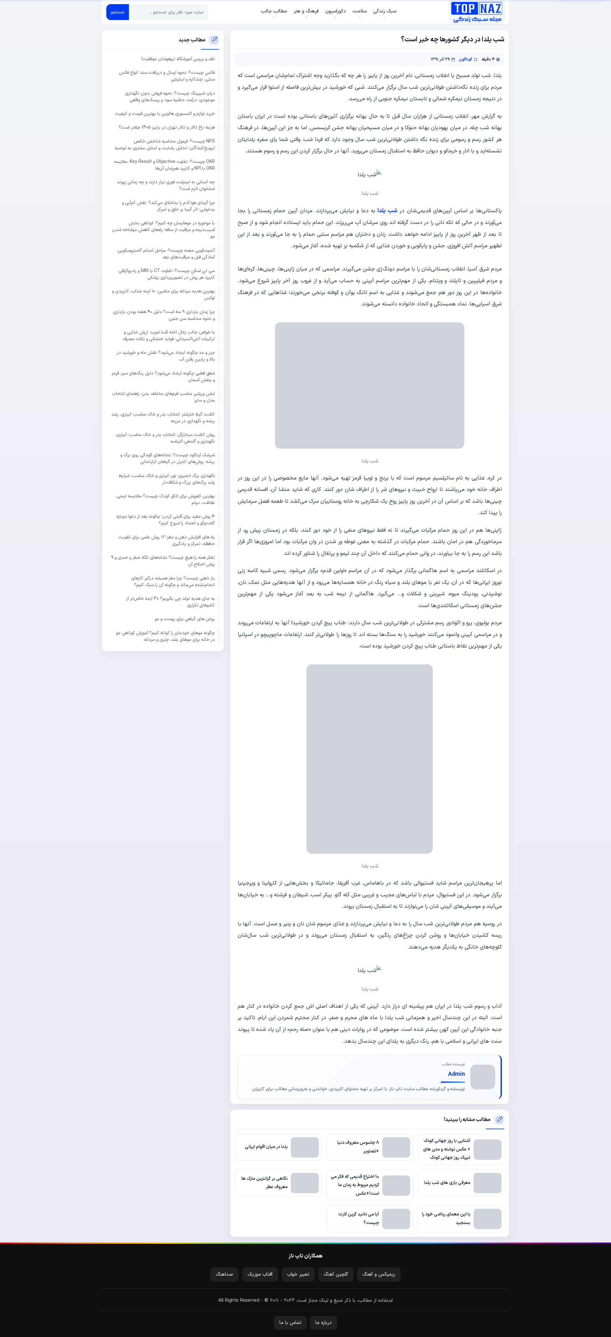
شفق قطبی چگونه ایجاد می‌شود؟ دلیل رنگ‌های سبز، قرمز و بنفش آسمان (163, 376)
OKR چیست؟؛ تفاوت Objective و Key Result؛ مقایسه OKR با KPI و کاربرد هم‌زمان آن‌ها (164, 165)
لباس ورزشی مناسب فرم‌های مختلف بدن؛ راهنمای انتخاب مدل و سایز (163, 397)
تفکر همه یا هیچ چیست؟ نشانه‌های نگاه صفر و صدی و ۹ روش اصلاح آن (163, 561)
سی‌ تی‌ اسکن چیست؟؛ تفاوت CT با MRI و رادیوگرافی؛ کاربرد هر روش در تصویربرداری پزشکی (166, 274)
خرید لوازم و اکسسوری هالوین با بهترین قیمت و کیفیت (165, 113)
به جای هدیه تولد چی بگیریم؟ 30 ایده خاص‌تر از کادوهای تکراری (170, 602)
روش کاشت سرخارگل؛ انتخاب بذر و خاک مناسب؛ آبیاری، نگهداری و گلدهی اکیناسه (165, 438)
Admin (456, 1074)
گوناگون (465, 59)
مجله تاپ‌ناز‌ (476, 12)
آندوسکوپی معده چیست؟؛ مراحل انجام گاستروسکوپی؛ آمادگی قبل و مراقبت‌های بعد (166, 253)
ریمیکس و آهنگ (378, 1274)
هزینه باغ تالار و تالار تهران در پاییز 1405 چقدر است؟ (167, 127)
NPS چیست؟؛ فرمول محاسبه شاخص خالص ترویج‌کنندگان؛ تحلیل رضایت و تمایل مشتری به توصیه (165, 144)
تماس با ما (290, 1322)
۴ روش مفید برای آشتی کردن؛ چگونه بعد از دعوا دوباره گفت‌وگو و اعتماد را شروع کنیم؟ (165, 520)
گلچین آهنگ (336, 1274)
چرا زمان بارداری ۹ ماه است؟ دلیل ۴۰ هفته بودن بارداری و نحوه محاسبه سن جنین (164, 315)
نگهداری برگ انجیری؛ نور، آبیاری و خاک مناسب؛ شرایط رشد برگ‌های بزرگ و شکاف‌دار (167, 479)
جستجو (117, 12)
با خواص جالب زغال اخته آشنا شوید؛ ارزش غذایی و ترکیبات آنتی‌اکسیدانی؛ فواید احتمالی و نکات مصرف (169, 335)
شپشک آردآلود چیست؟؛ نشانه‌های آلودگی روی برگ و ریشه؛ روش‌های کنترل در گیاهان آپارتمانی (167, 458)
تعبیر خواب (298, 1274)
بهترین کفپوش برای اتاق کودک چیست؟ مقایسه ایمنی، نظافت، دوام (165, 499)
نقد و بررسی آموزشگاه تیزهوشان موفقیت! (178, 59)
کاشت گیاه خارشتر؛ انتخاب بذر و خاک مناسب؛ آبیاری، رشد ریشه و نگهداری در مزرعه (163, 417)
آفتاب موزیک (260, 1274)
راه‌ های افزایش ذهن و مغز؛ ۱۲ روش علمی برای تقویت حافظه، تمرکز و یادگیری (166, 540)
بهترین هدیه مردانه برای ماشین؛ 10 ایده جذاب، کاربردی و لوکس (163, 294)
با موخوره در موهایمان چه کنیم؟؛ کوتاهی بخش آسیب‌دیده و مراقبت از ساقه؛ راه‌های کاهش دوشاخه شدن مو (163, 230)
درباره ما (323, 1322)
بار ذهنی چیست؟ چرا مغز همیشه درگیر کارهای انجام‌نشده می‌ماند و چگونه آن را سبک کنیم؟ (173, 581)
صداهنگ (224, 1274)
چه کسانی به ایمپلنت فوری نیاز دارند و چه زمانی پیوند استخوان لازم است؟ (166, 185)
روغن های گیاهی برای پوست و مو (185, 619)
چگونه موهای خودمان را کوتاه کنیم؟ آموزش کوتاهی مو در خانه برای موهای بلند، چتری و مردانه (165, 636)
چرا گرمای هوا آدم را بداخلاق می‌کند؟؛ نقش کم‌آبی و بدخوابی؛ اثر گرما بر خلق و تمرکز (168, 206)
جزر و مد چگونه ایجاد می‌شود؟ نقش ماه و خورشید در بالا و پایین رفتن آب (166, 356)
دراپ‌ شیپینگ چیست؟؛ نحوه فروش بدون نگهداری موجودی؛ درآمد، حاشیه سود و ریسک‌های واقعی (170, 96)
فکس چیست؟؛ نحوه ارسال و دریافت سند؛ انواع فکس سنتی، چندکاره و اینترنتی (167, 76)
